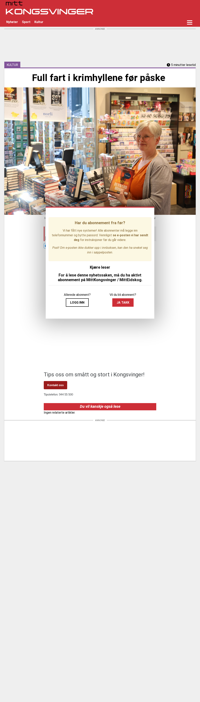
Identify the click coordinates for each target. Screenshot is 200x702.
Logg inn (77, 302)
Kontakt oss (55, 385)
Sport (26, 22)
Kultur (38, 22)
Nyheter (12, 22)
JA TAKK (123, 302)
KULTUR (12, 65)
